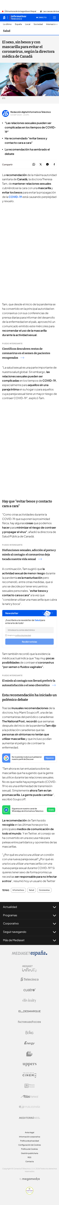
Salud (6, 31)
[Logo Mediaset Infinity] (29, 968)
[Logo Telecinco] (29, 979)
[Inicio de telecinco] (4, 17)
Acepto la (19, 635)
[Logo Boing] (29, 1032)
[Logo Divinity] (29, 1000)
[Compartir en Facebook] (54, 164)
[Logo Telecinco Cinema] (29, 1075)
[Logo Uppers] (29, 1064)
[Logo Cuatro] (29, 990)
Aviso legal (29, 1132)
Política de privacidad (29, 1141)
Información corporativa (29, 1137)
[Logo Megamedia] (31, 1179)
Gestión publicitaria (29, 1153)
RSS (29, 1157)
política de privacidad (23, 635)
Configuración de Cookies (29, 1145)
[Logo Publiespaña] (29, 1107)
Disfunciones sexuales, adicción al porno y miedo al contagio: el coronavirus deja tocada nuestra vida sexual (29, 554)
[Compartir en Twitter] (40, 164)
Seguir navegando (14, 931)
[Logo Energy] (29, 1043)
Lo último (7, 24)
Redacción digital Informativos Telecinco (30, 112)
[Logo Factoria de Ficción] (29, 1022)
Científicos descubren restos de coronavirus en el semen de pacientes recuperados (26, 353)
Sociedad (38, 24)
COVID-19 (15, 196)
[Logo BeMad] (29, 1054)
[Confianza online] (29, 1193)
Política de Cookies (29, 1149)
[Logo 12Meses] (30, 1086)
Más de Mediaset (14, 940)
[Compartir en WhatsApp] (33, 164)
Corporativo (11, 923)
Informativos (18, 890)
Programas (10, 915)
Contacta (29, 1161)
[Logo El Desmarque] (30, 1011)
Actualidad (10, 906)
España (18, 24)
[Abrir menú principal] (54, 17)
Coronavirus (44, 890)
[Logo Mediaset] (29, 955)
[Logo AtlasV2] (29, 1096)
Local (27, 24)
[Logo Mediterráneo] (29, 1117)
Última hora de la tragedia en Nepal (20, 11)
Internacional (52, 24)
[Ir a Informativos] (18, 17)
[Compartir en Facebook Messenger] (47, 164)
